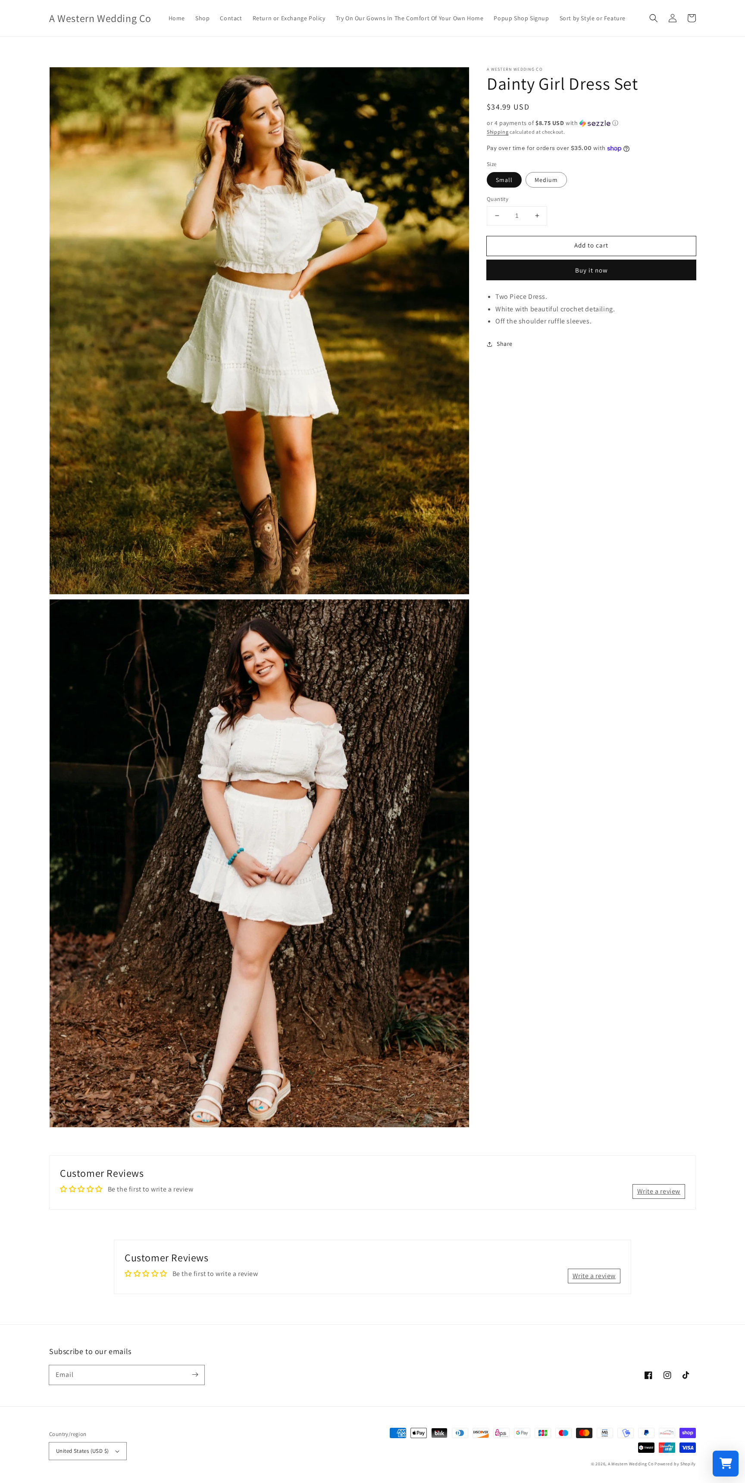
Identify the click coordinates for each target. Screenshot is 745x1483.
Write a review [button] (658, 1191)
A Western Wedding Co (631, 1464)
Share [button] (505, 344)
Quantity (497, 199)
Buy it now (591, 270)
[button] (653, 18)
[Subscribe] (194, 1374)
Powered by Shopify (675, 1464)
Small (504, 180)
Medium (546, 180)
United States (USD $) (82, 1451)
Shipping (498, 132)
